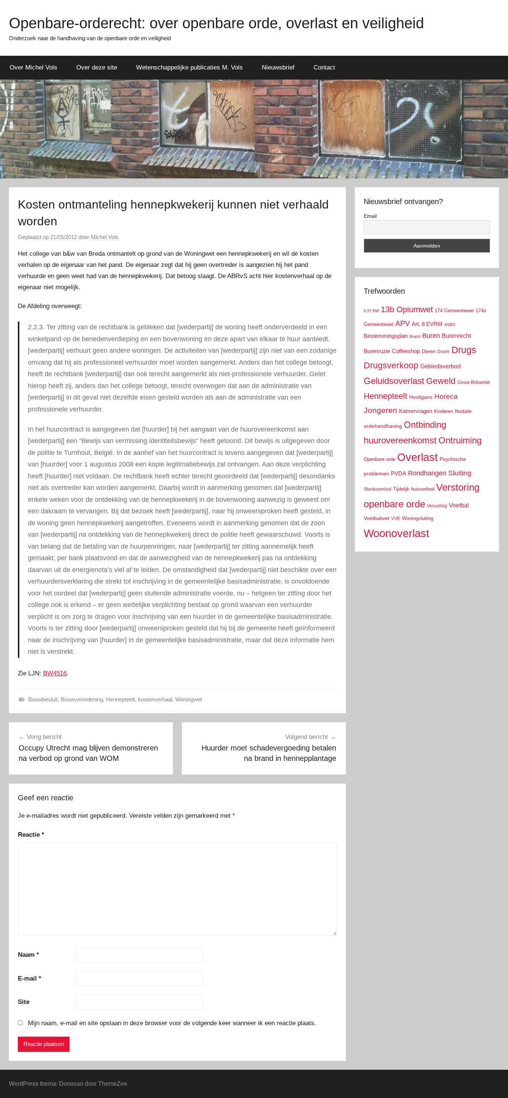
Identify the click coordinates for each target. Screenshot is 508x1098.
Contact (324, 67)
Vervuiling (437, 505)
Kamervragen (415, 411)
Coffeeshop (406, 351)
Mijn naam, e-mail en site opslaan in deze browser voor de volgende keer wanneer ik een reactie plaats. (172, 1023)
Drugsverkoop (391, 365)
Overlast (417, 457)
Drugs (463, 350)
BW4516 (55, 673)
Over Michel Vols (33, 67)
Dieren (428, 351)
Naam (28, 954)
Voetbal (459, 505)
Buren (431, 335)
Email (370, 216)
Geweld (441, 381)
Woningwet (188, 699)
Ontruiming (460, 440)
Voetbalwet (376, 518)
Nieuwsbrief (278, 67)
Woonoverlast (396, 533)
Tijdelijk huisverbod (413, 489)
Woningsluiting (417, 518)
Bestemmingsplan (386, 336)
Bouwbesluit (43, 699)
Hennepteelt (120, 699)
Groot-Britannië (473, 382)
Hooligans (421, 397)
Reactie (31, 834)
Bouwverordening (82, 699)
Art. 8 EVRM (427, 324)
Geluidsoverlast (394, 381)
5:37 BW (371, 311)
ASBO (450, 324)
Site (23, 1001)
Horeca (446, 396)
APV (402, 323)
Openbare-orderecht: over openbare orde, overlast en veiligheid (216, 23)
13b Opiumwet (407, 309)
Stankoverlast (377, 489)
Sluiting (460, 473)
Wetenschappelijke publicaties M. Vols (189, 67)
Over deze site (96, 67)
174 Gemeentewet (454, 310)
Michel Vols (105, 237)
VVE (395, 518)
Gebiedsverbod (440, 366)
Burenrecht (456, 336)
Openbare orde (379, 459)
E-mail (29, 978)
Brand (414, 336)
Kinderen (443, 411)
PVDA (398, 473)
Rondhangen (427, 473)
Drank (443, 351)
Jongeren (380, 410)
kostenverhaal (155, 699)
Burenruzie (377, 351)
